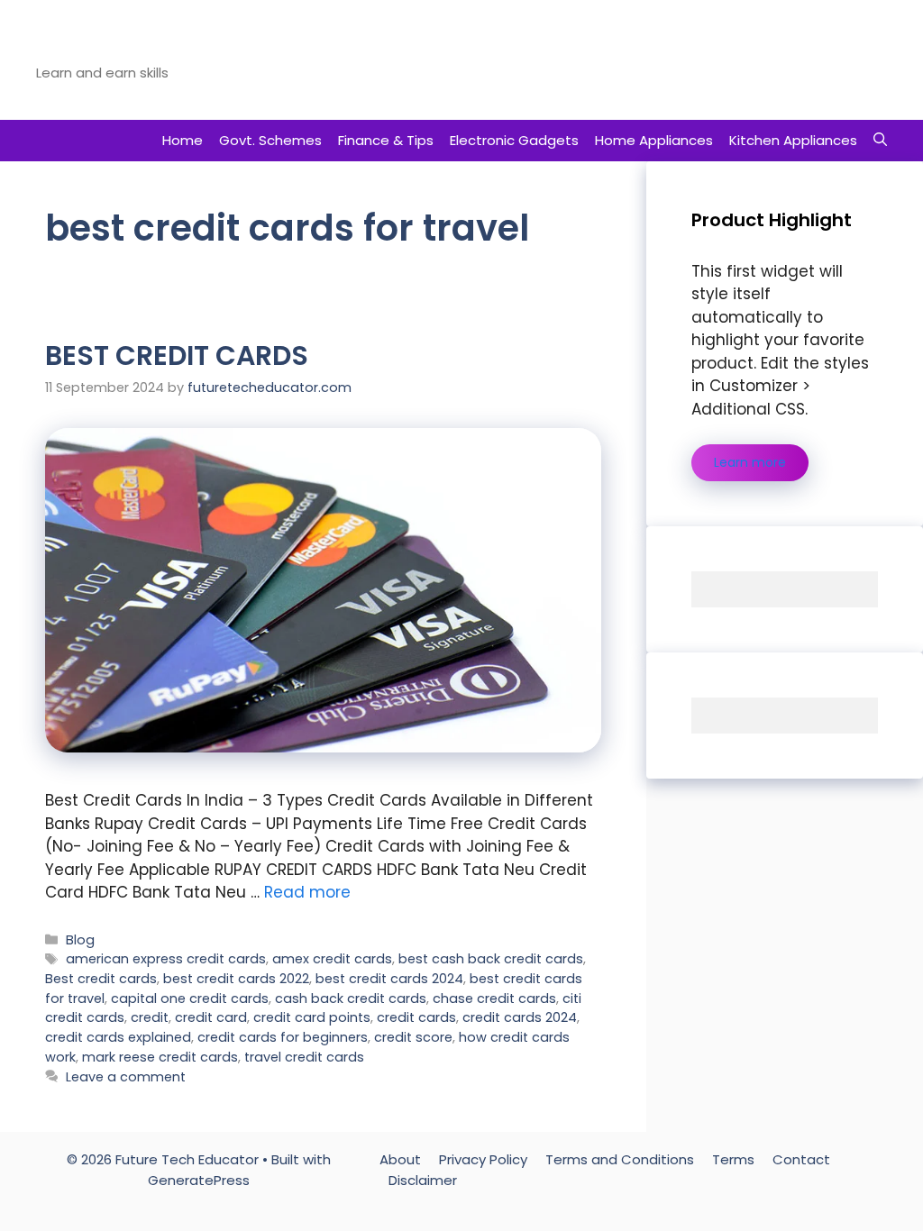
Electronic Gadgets (514, 140)
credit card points (311, 1017)
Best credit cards (101, 979)
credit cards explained (118, 1037)
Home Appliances (654, 140)
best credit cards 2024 (389, 979)
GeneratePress (199, 1180)
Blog (80, 940)
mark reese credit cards (160, 1057)
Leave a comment (126, 1077)
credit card (211, 1017)
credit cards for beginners (282, 1037)
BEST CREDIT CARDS (176, 355)
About (400, 1159)
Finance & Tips (386, 140)
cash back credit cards (350, 998)
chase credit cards (494, 998)
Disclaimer (422, 1180)
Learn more (750, 462)
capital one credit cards (190, 998)
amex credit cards (332, 959)
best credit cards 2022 (236, 979)
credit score (413, 1037)
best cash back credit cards (490, 959)
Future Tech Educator (161, 49)
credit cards (416, 1017)
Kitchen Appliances (793, 140)
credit (150, 1017)
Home (182, 140)
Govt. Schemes (270, 140)
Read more (307, 892)
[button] (880, 140)
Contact (801, 1159)
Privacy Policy (483, 1159)
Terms (733, 1159)
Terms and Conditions (619, 1159)
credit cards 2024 (519, 1017)
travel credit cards (304, 1057)
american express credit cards (166, 959)
